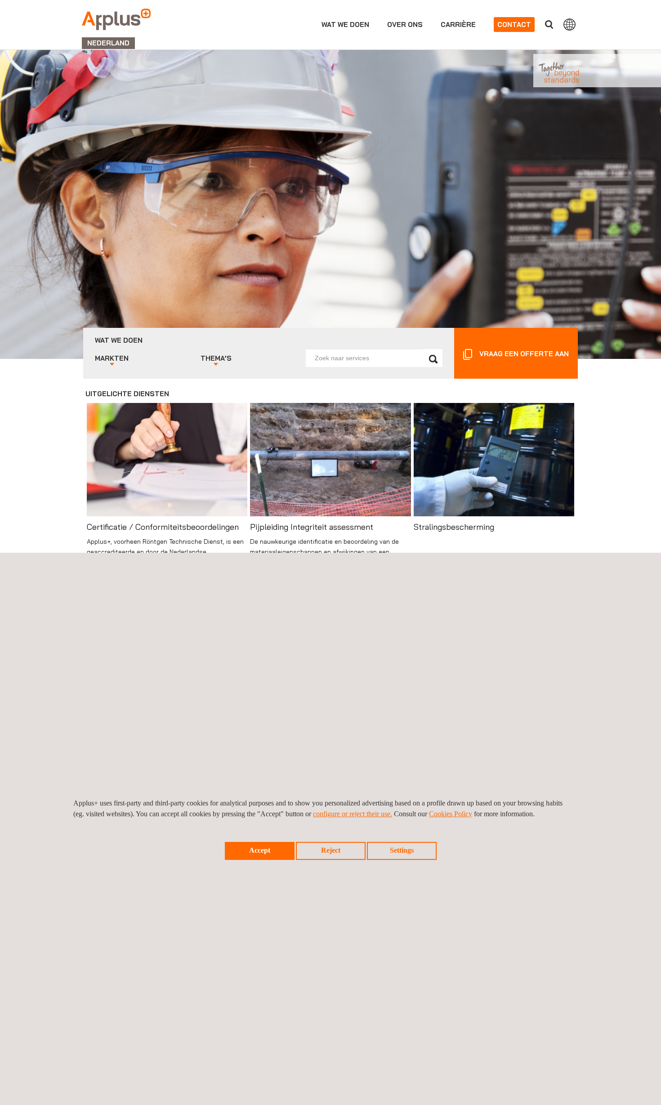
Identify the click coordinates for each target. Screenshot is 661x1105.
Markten (112, 358)
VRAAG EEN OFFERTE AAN (524, 353)
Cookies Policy (450, 814)
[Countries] (569, 24)
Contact (514, 24)
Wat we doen (345, 24)
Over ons (405, 24)
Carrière (458, 24)
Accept (259, 850)
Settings (402, 850)
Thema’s (216, 358)
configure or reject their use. (352, 814)
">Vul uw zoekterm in (549, 24)
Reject (330, 850)
